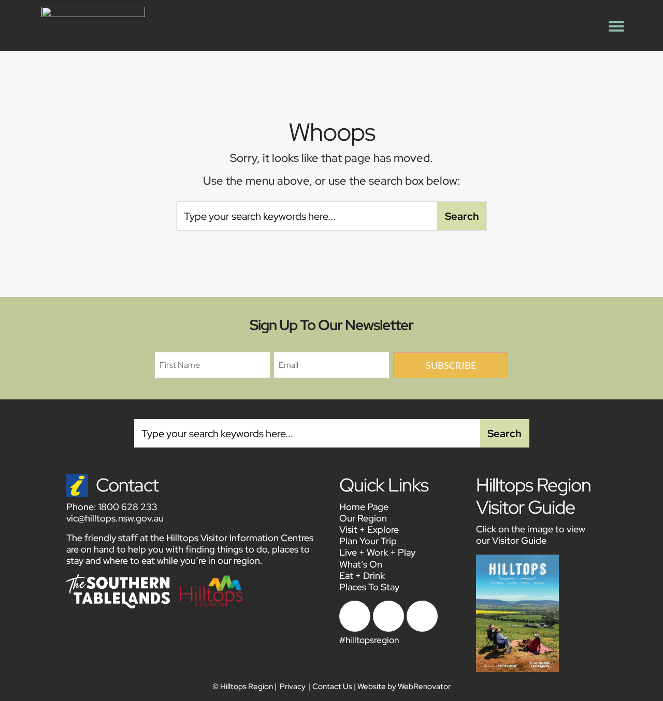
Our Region (363, 518)
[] (354, 628)
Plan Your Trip (368, 541)
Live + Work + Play (377, 552)
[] (388, 628)
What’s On (360, 564)
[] (422, 628)
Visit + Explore (369, 529)
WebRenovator (424, 686)
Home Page (363, 507)
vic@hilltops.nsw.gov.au (115, 518)
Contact (127, 484)
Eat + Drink (362, 575)
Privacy (293, 686)
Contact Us (332, 686)
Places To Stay (369, 587)
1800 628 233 (127, 507)
